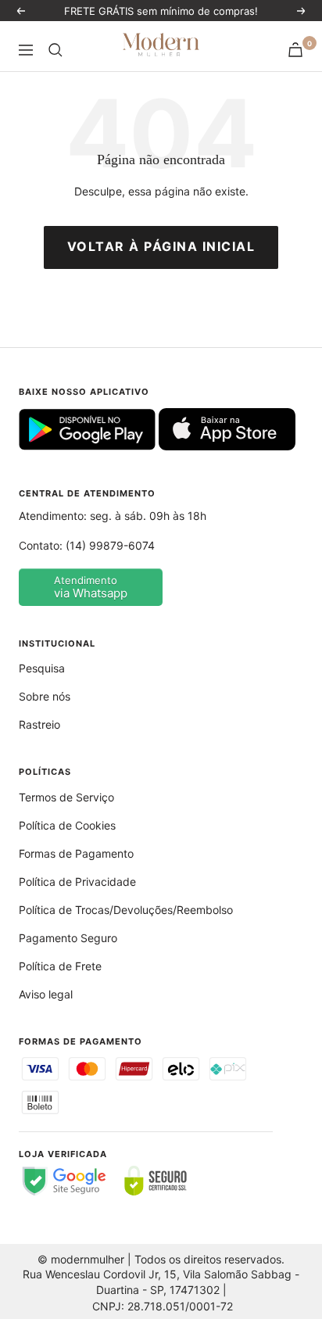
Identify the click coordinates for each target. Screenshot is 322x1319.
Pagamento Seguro (68, 937)
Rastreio (39, 724)
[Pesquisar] (55, 50)
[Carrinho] (295, 49)
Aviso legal (46, 994)
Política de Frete (60, 966)
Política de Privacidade (77, 881)
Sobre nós (44, 696)
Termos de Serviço (66, 797)
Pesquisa (42, 668)
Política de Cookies (67, 825)
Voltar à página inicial (161, 246)
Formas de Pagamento (76, 853)
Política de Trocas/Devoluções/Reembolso (126, 909)
